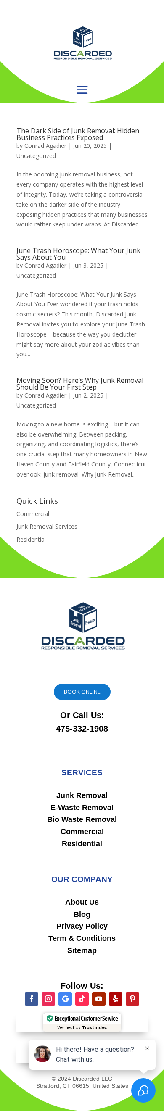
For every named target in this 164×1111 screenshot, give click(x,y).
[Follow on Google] (65, 999)
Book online (82, 691)
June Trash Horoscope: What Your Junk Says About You (78, 254)
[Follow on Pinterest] (132, 999)
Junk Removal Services (46, 526)
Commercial (32, 514)
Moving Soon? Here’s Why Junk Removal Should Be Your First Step (79, 384)
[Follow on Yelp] (115, 999)
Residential (31, 539)
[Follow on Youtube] (99, 999)
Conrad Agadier (45, 146)
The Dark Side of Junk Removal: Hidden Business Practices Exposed (77, 134)
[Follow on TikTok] (82, 999)
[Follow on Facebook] (31, 999)
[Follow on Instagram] (48, 999)
